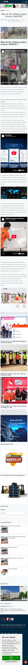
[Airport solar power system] (4, 529)
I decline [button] (11, 659)
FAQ (7, 10)
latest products (6, 522)
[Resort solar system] (4, 550)
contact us (4, 584)
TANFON (5, 19)
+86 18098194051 (6, 603)
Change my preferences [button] (11, 661)
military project (14, 19)
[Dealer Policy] (14, 490)
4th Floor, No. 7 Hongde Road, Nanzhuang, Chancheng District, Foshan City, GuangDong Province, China (13, 610)
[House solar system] (4, 572)
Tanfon (14, 329)
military (9, 19)
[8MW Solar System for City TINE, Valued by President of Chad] (14, 357)
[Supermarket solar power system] (4, 561)
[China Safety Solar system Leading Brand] (14, 459)
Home (2, 10)
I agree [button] (11, 656)
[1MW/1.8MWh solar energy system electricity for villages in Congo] (14, 390)
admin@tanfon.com (8, 606)
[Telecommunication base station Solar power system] (4, 540)
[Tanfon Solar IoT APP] (14, 428)
